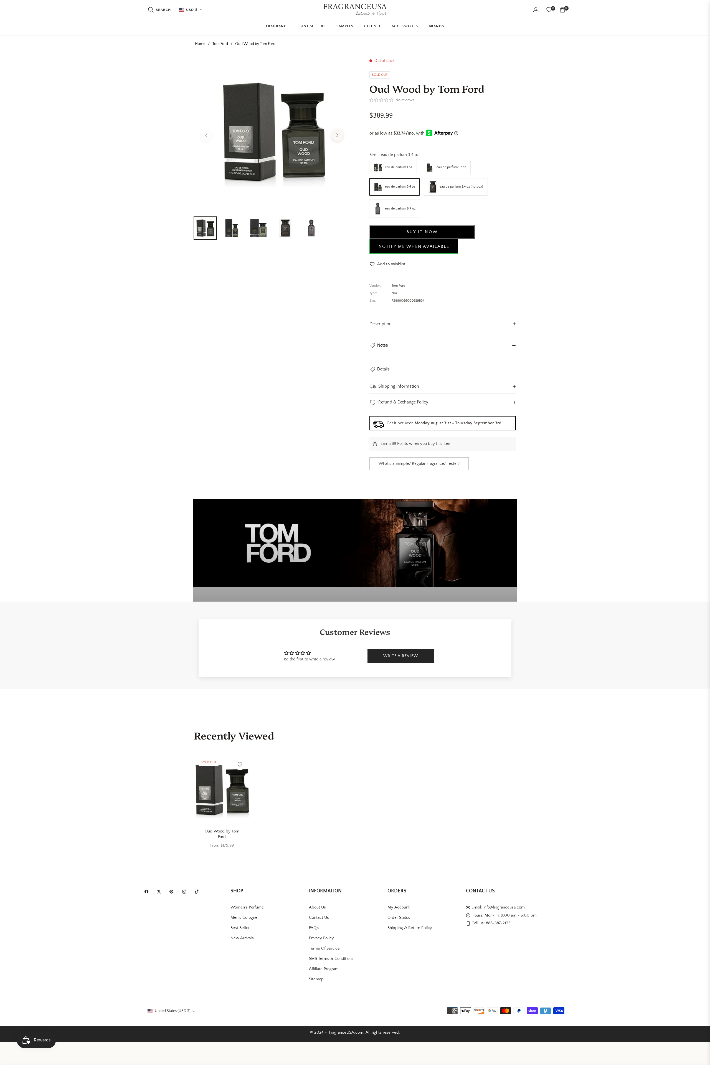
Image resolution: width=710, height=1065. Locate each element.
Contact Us (319, 917)
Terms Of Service (324, 948)
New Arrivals (242, 938)
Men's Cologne (243, 917)
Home (200, 44)
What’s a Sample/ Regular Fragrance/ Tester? (419, 463)
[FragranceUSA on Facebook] (147, 891)
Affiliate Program (324, 968)
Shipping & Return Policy (409, 927)
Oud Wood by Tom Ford (222, 834)
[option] (271, 132)
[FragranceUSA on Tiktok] (198, 891)
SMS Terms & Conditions (331, 958)
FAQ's (314, 927)
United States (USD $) (172, 1011)
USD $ (192, 10)
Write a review (400, 656)
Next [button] (337, 135)
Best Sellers (241, 927)
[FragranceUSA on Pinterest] (172, 891)
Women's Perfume (247, 907)
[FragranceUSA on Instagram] (185, 891)
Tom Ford (220, 44)
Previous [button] (206, 135)
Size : (394, 154)
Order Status (398, 917)
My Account (398, 907)
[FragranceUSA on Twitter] (160, 891)
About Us (317, 907)
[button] (159, 9)
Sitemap (316, 979)
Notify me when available (414, 246)
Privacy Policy (321, 938)
